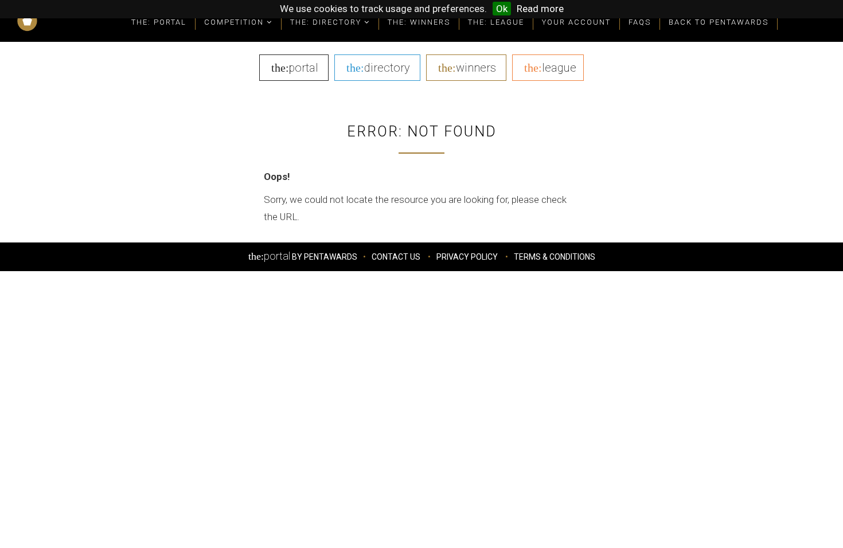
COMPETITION (235, 22)
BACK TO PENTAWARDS (718, 22)
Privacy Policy (467, 256)
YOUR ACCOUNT (576, 22)
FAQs (640, 22)
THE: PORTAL (158, 22)
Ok (502, 8)
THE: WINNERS (419, 22)
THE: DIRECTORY (327, 22)
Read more (540, 8)
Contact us (396, 256)
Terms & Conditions (554, 256)
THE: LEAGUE (496, 22)
